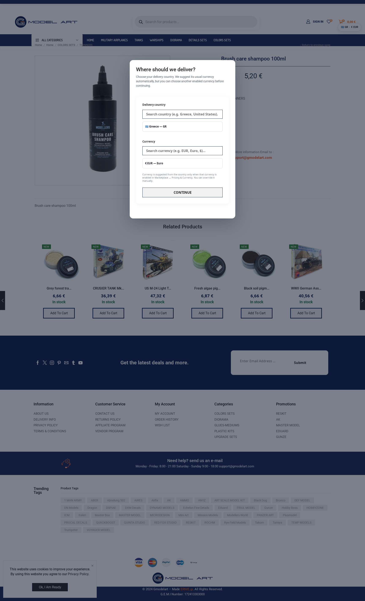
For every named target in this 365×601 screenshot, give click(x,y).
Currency (179, 161)
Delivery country (153, 105)
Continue (183, 192)
